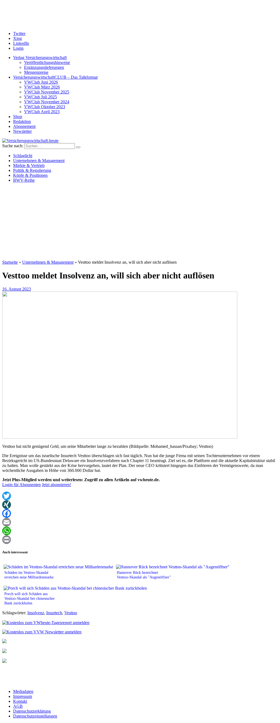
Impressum (22, 696)
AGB (18, 706)
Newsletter (22, 131)
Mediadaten (23, 691)
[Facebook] (140, 513)
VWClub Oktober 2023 (44, 106)
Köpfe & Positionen (30, 175)
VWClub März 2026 (42, 87)
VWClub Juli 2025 (40, 97)
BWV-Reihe (24, 180)
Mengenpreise (36, 72)
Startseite (10, 262)
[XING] (140, 504)
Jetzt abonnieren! (56, 484)
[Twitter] (140, 496)
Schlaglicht (22, 155)
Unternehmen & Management (39, 160)
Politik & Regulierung (32, 170)
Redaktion (22, 121)
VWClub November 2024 (46, 101)
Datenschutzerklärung (32, 711)
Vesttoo (70, 612)
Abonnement (24, 126)
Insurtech (54, 612)
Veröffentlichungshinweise (47, 62)
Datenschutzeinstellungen (35, 716)
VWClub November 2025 (46, 92)
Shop (17, 116)
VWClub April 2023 (42, 111)
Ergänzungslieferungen (44, 67)
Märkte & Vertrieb (29, 165)
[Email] (140, 522)
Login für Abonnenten (21, 484)
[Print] (140, 539)
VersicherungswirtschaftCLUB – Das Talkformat (55, 77)
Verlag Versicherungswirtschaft (40, 57)
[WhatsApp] (140, 531)
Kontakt (20, 701)
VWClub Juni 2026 (41, 82)
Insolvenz (35, 612)
